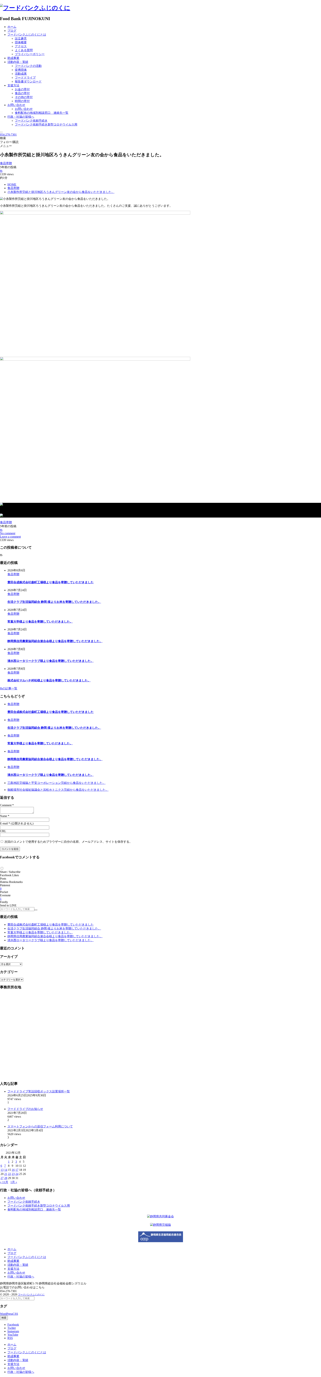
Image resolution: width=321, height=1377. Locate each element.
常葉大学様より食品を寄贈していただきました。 (40, 621)
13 (2, 1169)
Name (3, 816)
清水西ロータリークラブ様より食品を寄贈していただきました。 (50, 660)
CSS (15, 1313)
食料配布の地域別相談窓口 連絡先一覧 (34, 1209)
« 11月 (4, 1182)
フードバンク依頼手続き (23, 1201)
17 (16, 1169)
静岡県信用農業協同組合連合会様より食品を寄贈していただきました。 (55, 641)
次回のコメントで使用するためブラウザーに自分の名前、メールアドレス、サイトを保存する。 (68, 841)
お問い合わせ (16, 1197)
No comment (7, 533)
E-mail (4, 823)
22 (9, 1173)
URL (3, 831)
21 (5, 1173)
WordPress (6, 1313)
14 (5, 1169)
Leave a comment (10, 536)
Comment (6, 805)
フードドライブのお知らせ (25, 1109)
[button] (2, 868)
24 (16, 1173)
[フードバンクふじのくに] (35, 7)
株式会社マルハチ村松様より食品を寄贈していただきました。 (49, 680)
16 (13, 1169)
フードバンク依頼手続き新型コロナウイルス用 (38, 1205)
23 (13, 1173)
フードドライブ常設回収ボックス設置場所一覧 (38, 1091)
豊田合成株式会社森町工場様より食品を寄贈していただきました (50, 582)
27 (2, 1178)
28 (5, 1178)
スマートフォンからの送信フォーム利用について (40, 1126)
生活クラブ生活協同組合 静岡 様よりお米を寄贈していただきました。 (54, 601)
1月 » (13, 1182)
